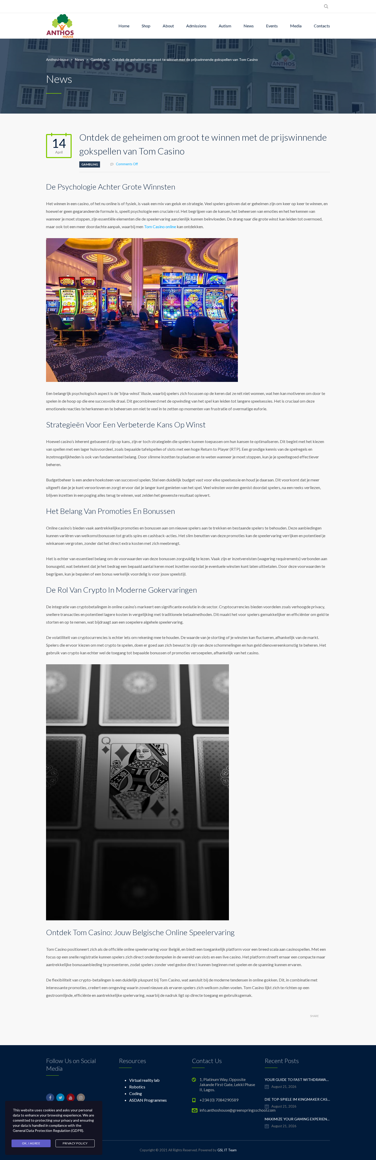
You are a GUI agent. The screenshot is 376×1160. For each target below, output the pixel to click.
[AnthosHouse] (60, 26)
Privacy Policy (75, 1143)
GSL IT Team (227, 1150)
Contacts (322, 25)
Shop (146, 25)
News (249, 25)
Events (272, 25)
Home (123, 25)
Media (296, 25)
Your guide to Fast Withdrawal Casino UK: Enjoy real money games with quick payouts (297, 1079)
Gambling (89, 164)
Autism (225, 25)
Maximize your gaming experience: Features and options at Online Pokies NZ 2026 (297, 1119)
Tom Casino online (160, 226)
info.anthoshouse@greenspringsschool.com (237, 1110)
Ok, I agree (31, 1143)
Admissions (196, 25)
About (168, 25)
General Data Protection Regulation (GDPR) (48, 1130)
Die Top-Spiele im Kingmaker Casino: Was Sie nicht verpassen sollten (297, 1099)
